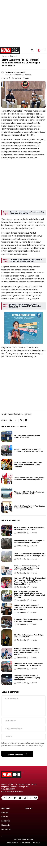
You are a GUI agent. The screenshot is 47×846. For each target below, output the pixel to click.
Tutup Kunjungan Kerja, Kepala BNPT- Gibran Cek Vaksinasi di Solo (26, 260)
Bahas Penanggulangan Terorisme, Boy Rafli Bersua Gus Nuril (27, 213)
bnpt (4, 414)
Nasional (13, 56)
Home (4, 56)
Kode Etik (5, 821)
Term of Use (25, 843)
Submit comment (15, 754)
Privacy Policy (12, 843)
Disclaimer (6, 829)
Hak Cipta (5, 825)
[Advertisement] (23, 23)
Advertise (36, 843)
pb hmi (28, 414)
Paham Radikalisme (15, 414)
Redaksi (4, 813)
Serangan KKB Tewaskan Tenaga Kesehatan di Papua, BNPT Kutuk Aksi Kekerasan (25, 306)
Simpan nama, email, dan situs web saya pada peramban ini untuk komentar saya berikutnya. (22, 744)
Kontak (4, 817)
